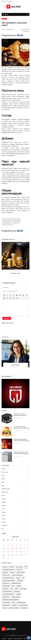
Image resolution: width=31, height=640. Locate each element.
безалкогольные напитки (9, 580)
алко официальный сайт (9, 569)
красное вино (6, 596)
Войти (10, 1)
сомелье (14, 605)
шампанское (24, 607)
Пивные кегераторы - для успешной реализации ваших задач (21, 454)
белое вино (20, 580)
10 (4, 548)
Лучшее (3, 502)
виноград (18, 585)
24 (4, 555)
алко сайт (19, 569)
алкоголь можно (21, 572)
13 (16, 548)
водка (16, 588)
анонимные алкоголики (14, 218)
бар (23, 577)
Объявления (4, 525)
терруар (5, 607)
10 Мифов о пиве (15, 273)
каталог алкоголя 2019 (8, 594)
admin (3, 29)
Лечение (4, 522)
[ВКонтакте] (18, 35)
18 (8, 551)
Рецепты (4, 512)
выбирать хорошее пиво (7, 224)
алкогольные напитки (17, 575)
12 (12, 548)
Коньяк (3, 495)
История (11, 566)
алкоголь (12, 572)
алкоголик (4, 218)
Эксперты (4, 505)
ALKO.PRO (13, 635)
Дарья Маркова (15, 365)
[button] (4, 295)
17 (4, 551)
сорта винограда (23, 605)
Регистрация (4, 1)
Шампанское (5, 492)
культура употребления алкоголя (11, 599)
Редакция (10, 638)
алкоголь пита (6, 575)
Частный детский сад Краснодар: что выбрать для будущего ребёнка (21, 428)
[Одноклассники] (20, 35)
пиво (26, 78)
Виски (3, 475)
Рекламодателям (18, 638)
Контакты (26, 638)
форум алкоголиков (6, 220)
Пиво (28, 197)
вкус (11, 588)
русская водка (6, 605)
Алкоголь (13, 270)
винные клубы (6, 585)
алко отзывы (19, 566)
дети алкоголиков (6, 221)
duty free (5, 566)
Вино (3, 482)
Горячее (3, 498)
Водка (3, 478)
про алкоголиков (16, 221)
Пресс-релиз (5, 472)
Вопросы (4, 518)
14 (21, 548)
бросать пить (16, 223)
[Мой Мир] (22, 35)
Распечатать (26, 31)
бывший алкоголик (6, 223)
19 (12, 551)
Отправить (6, 318)
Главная (4, 638)
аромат (18, 577)
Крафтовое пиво (6, 488)
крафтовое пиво (16, 596)
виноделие (5, 588)
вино (13, 585)
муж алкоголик (16, 220)
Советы (4, 18)
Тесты (3, 508)
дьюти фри (16, 591)
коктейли (18, 594)
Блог (3, 528)
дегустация (23, 588)
